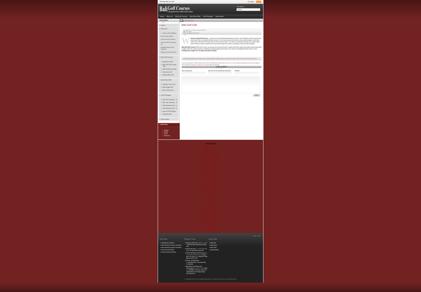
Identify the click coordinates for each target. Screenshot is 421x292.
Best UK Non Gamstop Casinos (210, 149)
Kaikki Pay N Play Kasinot (168, 52)
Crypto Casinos (210, 193)
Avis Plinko (210, 200)
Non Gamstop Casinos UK (210, 159)
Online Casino (210, 206)
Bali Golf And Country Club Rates (172, 245)
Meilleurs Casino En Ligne (210, 211)
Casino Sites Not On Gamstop (210, 156)
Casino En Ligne (211, 161)
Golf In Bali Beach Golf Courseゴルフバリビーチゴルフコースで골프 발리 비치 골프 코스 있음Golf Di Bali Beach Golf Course (196, 255)
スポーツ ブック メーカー (210, 202)
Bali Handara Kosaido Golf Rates (172, 247)
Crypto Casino (210, 192)
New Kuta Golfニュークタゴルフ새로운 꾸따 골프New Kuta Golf (196, 249)
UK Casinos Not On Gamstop (210, 152)
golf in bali (246, 58)
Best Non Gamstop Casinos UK (210, 158)
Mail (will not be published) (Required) (219, 71)
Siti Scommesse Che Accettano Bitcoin (210, 209)
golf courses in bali (238, 58)
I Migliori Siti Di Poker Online (210, 151)
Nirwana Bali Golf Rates (169, 252)
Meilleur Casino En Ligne (210, 163)
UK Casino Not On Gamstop (210, 190)
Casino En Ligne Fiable (210, 181)
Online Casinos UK (210, 174)
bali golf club (194, 58)
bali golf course (202, 58)
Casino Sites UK (210, 147)
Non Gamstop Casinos (210, 179)
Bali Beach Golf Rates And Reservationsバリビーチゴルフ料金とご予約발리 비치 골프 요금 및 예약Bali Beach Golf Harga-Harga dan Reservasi (196, 270)
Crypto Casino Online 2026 (210, 215)
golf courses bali (229, 58)
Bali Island (214, 245)
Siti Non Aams (210, 197)
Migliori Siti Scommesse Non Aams (210, 216)
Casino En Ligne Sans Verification (210, 204)
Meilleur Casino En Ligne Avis (210, 165)
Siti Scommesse (210, 225)
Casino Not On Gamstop (168, 39)
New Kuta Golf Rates (168, 250)
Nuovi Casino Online (167, 36)
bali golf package (219, 58)
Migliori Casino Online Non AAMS (211, 224)
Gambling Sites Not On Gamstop (167, 48)
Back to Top (256, 236)
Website (237, 71)
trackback (206, 64)
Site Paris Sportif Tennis (210, 231)
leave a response (198, 64)
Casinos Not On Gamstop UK (168, 43)
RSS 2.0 (184, 64)
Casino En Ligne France (210, 213)
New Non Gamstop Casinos (210, 186)
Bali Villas (214, 247)
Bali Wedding (215, 250)
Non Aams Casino (210, 188)
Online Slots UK (210, 177)
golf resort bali (253, 58)
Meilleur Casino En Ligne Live (210, 218)
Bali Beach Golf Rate (168, 243)
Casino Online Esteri (210, 229)
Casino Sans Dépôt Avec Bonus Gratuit (210, 208)
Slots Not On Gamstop (210, 168)
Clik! (196, 50)
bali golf (188, 58)
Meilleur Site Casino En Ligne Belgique (210, 195)
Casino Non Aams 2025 (210, 154)
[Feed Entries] (258, 2)
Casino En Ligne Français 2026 (210, 222)
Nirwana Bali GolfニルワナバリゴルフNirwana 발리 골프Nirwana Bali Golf (196, 244)
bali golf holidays (210, 58)
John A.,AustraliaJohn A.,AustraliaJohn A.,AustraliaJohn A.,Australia (196, 262)
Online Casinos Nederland (211, 183)
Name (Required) (187, 71)
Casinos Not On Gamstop (210, 167)
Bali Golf (213, 243)
